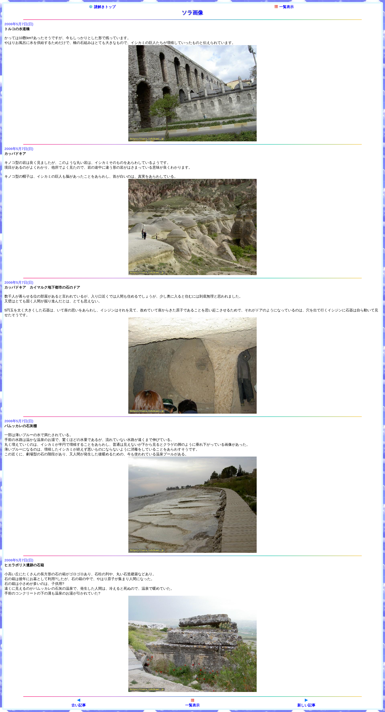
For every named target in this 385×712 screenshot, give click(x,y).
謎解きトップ (105, 7)
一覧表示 (286, 7)
